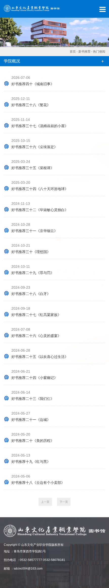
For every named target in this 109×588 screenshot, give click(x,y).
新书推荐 (84, 51)
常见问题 (5, 167)
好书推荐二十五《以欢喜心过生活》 (39, 357)
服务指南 (5, 85)
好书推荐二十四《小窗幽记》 (34, 378)
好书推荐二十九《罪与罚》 (32, 273)
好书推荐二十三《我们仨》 (32, 399)
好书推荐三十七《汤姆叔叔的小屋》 (39, 126)
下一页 (64, 501)
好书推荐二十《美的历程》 (32, 441)
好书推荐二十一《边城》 (30, 420)
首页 (5, 14)
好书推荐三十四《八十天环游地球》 (39, 189)
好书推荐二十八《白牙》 (30, 294)
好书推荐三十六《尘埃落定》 (34, 147)
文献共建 (5, 126)
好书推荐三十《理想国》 (30, 252)
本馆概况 (5, 45)
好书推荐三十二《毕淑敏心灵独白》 (39, 210)
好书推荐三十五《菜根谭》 (32, 168)
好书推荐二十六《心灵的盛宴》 (36, 336)
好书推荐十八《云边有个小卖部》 (38, 483)
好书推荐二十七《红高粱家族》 (36, 315)
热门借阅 (99, 51)
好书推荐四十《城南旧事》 (32, 84)
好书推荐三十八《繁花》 (30, 105)
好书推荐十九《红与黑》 (30, 462)
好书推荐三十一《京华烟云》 (34, 231)
